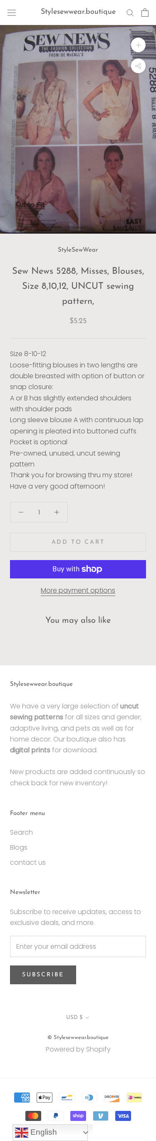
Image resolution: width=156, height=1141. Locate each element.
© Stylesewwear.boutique (78, 1037)
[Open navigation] (11, 12)
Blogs (18, 847)
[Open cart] (145, 12)
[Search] (130, 12)
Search (21, 832)
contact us (28, 862)
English (42, 1132)
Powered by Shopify (78, 1049)
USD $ (74, 1017)
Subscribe (43, 975)
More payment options (78, 590)
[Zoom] (138, 45)
